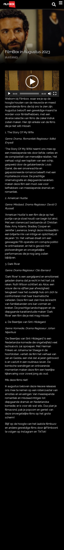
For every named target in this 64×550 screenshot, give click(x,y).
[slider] (29, 93)
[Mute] (49, 93)
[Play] (9, 93)
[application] (32, 82)
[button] (32, 81)
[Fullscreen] (54, 93)
